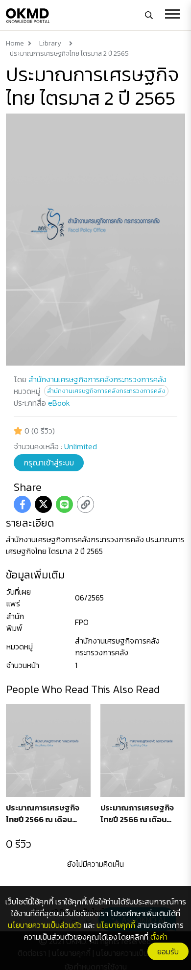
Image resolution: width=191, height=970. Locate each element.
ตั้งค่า (158, 937)
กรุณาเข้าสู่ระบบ (49, 462)
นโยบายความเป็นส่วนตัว (45, 925)
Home (15, 43)
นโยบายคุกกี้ (115, 925)
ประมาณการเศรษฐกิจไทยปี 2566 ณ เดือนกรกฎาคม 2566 (42, 814)
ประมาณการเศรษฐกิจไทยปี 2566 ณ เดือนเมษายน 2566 (137, 814)
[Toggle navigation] (172, 15)
